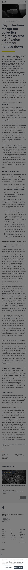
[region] (14, 564)
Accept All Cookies (18, 567)
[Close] (25, 560)
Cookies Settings (8, 567)
